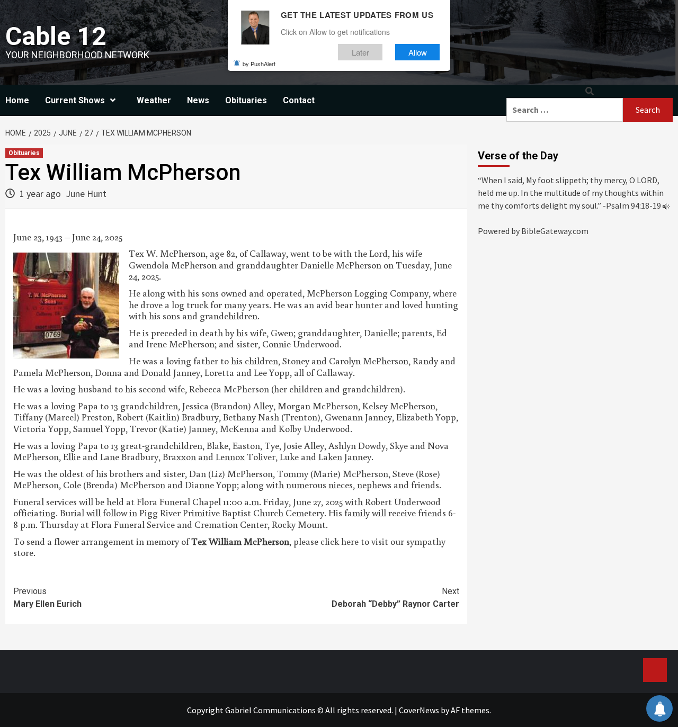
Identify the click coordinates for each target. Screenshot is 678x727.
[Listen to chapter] (666, 205)
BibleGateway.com (554, 231)
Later (360, 52)
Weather (154, 100)
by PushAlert (259, 63)
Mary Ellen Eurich (47, 597)
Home (17, 100)
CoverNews (419, 710)
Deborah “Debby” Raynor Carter (395, 597)
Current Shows (75, 100)
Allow (417, 52)
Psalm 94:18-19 (633, 205)
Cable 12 (55, 36)
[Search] (589, 91)
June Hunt (86, 193)
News (198, 100)
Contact (299, 100)
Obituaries (246, 100)
